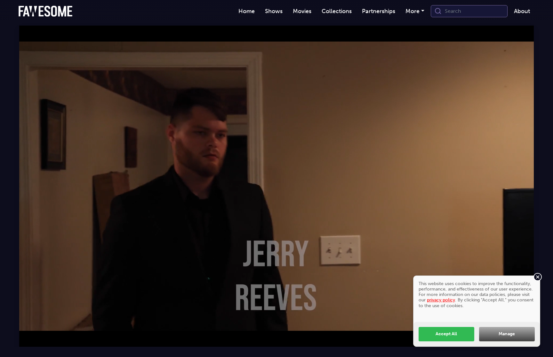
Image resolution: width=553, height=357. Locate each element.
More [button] (412, 11)
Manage (507, 334)
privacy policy (441, 300)
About (522, 11)
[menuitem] (246, 11)
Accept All (446, 334)
